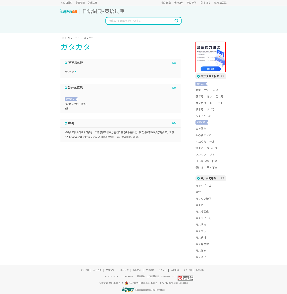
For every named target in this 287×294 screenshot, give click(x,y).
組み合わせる (203, 135)
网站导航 (191, 2)
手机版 (206, 2)
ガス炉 (199, 205)
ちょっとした (203, 116)
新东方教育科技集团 (144, 290)
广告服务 (110, 270)
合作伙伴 (162, 270)
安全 (215, 90)
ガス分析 (200, 237)
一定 (212, 141)
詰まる (199, 148)
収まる (199, 109)
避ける (199, 167)
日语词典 (92, 11)
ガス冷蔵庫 (202, 211)
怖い (209, 96)
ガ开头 (76, 38)
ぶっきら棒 (202, 161)
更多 (223, 76)
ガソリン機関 (203, 198)
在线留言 (150, 270)
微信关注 (222, 2)
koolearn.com (127, 276)
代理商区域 (124, 270)
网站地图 (200, 270)
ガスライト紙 (203, 218)
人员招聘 (175, 270)
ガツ (198, 192)
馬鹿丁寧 (212, 167)
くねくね (200, 141)
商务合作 (97, 270)
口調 (214, 161)
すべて (210, 109)
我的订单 (178, 2)
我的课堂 (166, 2)
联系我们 (188, 270)
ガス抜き (200, 250)
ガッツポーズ (203, 185)
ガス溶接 (200, 224)
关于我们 (85, 270)
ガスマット (202, 231)
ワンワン (200, 154)
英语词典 (114, 11)
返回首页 (67, 2)
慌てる (199, 96)
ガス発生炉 (202, 244)
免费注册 (92, 2)
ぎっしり (212, 148)
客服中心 (137, 270)
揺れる (219, 96)
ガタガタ (88, 38)
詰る (212, 154)
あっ (212, 103)
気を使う (200, 128)
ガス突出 (200, 257)
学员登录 (80, 2)
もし (220, 103)
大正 (206, 90)
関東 (198, 90)
